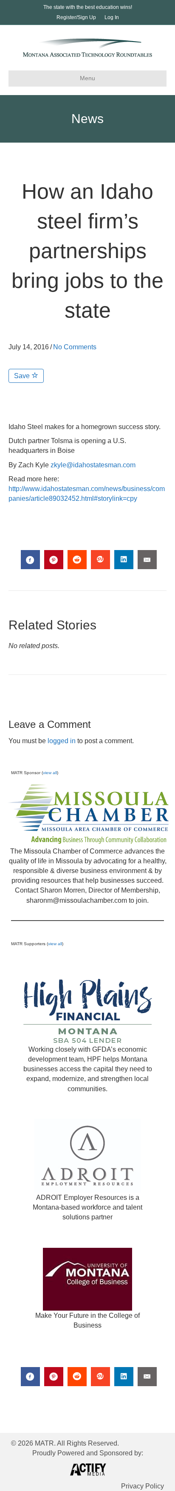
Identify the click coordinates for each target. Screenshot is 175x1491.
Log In (111, 17)
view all (50, 772)
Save (22, 375)
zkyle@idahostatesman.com (93, 465)
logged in (62, 740)
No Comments (74, 347)
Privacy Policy (142, 1486)
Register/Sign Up (76, 17)
